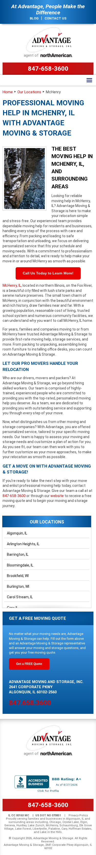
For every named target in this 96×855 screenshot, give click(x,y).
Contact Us (56, 18)
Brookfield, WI (18, 576)
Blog (34, 18)
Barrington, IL (17, 554)
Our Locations (29, 92)
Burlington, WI (18, 586)
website (57, 496)
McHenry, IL (12, 285)
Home (8, 92)
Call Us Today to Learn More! (48, 273)
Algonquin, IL (17, 533)
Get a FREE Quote (29, 664)
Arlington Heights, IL (23, 544)
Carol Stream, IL (20, 597)
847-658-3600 (48, 68)
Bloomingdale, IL (20, 565)
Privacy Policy (78, 815)
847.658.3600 (30, 703)
